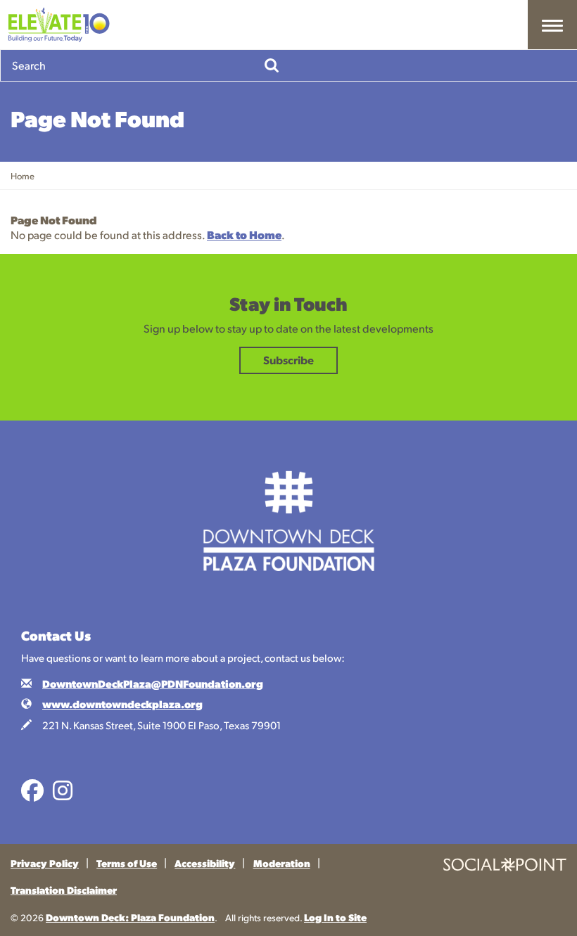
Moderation (281, 863)
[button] (552, 24)
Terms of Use (126, 863)
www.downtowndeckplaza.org (122, 704)
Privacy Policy (45, 863)
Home (22, 175)
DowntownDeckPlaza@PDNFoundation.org (152, 684)
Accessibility (205, 863)
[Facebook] (32, 795)
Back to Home (244, 234)
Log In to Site (335, 917)
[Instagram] (62, 795)
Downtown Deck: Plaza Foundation (130, 917)
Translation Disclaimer (64, 889)
